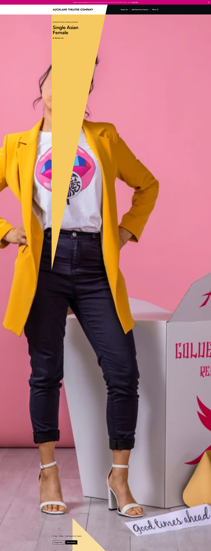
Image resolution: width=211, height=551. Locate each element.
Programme (58, 542)
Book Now (135, 2)
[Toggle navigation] (155, 10)
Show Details (71, 542)
